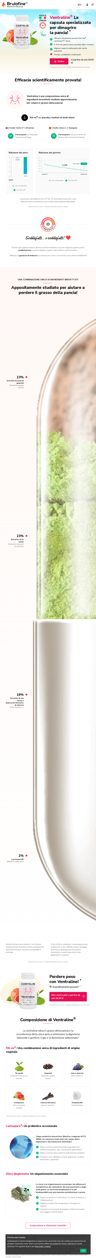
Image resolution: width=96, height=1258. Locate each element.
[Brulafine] (15, 4)
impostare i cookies (43, 1246)
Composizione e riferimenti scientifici (48, 1225)
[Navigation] (92, 4)
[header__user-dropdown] (87, 4)
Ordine (61, 61)
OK (83, 1251)
